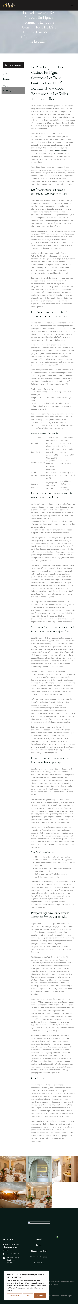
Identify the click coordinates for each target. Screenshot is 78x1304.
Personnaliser (14, 1295)
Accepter (40, 1295)
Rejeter (27, 1295)
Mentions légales (67, 1296)
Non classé (18, 65)
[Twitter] (7, 90)
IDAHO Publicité (52, 1296)
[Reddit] (10, 90)
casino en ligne (61, 151)
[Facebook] (3, 90)
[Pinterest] (14, 90)
